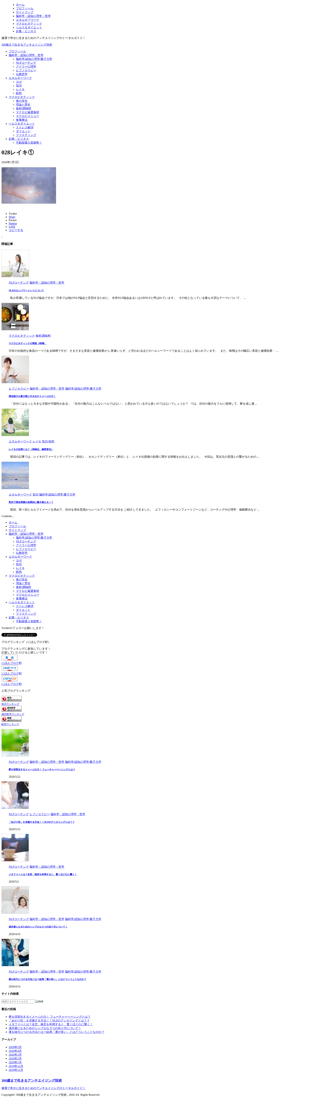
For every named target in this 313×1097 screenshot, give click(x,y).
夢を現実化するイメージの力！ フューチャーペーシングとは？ (42, 769)
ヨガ (19, 81)
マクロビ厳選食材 (27, 112)
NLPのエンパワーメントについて (26, 290)
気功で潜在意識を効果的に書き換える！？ (31, 502)
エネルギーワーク (20, 78)
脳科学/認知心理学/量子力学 (34, 58)
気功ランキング (10, 704)
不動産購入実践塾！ (29, 142)
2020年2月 (15, 1058)
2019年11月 (16, 1069)
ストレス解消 (24, 127)
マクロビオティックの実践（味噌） (27, 343)
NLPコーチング (26, 62)
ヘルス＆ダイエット (22, 123)
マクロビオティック (22, 97)
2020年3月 (15, 1054)
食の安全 (22, 100)
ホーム (13, 522)
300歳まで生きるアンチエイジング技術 (26, 44)
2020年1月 (15, 1062)
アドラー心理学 (26, 66)
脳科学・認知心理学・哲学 (26, 55)
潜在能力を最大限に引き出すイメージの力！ (32, 396)
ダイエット (23, 131)
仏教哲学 (22, 74)
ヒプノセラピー (26, 70)
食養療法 (22, 119)
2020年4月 (15, 1050)
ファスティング (26, 135)
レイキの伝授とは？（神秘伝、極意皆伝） (31, 449)
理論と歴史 (23, 104)
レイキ (20, 89)
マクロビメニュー (27, 116)
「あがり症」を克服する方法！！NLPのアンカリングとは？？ (42, 822)
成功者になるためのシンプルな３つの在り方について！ (38, 926)
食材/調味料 (23, 108)
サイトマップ (17, 530)
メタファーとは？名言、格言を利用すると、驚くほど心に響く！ (43, 874)
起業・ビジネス (19, 138)
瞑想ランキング (10, 724)
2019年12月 (16, 1066)
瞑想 (19, 93)
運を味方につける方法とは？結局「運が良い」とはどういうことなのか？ (47, 979)
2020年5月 (15, 1047)
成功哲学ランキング (12, 714)
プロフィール (17, 51)
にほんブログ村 (11, 663)
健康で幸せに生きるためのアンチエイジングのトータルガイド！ (43, 1088)
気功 (19, 85)
